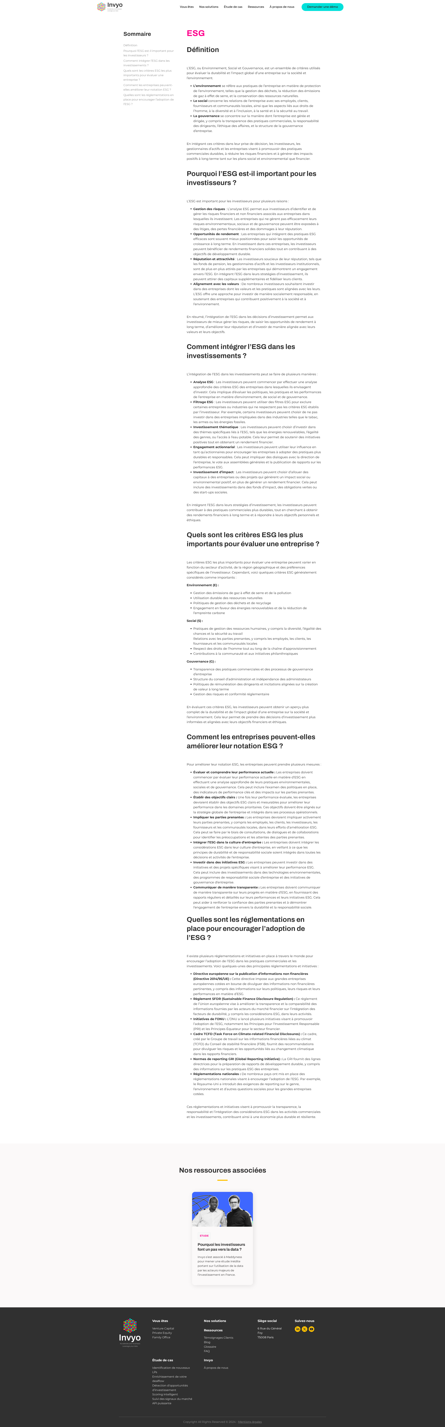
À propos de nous (282, 7)
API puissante (161, 1403)
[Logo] (109, 7)
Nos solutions (208, 7)
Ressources (256, 7)
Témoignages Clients (218, 1337)
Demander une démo (322, 7)
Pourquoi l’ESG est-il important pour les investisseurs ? (148, 53)
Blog (207, 1342)
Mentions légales (250, 1422)
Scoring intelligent (165, 1394)
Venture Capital (163, 1328)
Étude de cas (233, 7)
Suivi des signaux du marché (172, 1399)
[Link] (297, 1329)
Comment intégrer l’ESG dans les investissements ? (146, 63)
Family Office (161, 1337)
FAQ (207, 1351)
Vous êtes (160, 1321)
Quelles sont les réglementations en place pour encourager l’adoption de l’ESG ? (148, 99)
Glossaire (210, 1346)
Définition (130, 45)
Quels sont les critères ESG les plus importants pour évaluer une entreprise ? (147, 75)
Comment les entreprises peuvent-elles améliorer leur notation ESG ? (148, 87)
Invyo (208, 1360)
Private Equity (162, 1332)
